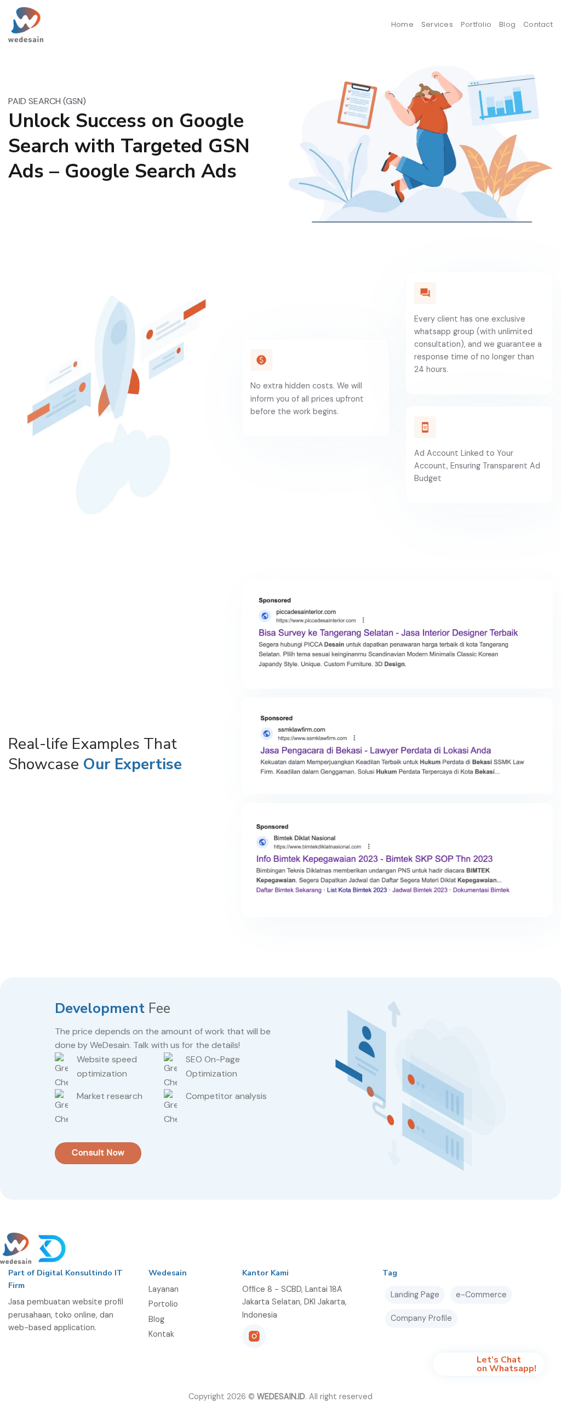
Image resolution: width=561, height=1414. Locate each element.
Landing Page (415, 1294)
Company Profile (421, 1318)
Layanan (163, 1289)
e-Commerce (481, 1294)
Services (437, 24)
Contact (538, 24)
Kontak (161, 1334)
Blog (507, 24)
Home (402, 24)
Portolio (163, 1304)
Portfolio (476, 24)
